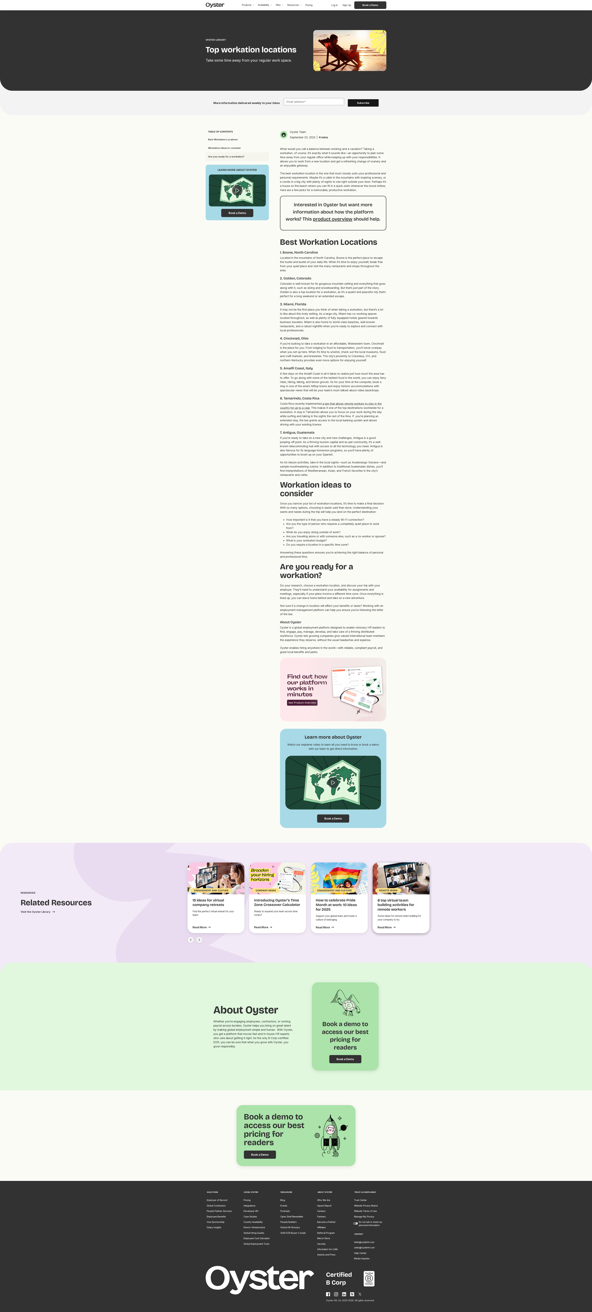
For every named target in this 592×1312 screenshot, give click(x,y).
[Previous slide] (191, 940)
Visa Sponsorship (215, 1222)
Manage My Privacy (364, 1216)
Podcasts (285, 1211)
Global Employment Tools (256, 1244)
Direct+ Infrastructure (254, 1227)
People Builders (288, 1222)
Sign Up (346, 5)
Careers (321, 1211)
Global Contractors (216, 1205)
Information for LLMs (327, 1249)
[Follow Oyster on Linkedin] (344, 1294)
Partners (321, 1216)
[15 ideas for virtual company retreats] (201, 927)
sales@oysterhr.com (364, 1247)
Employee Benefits (216, 1216)
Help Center (360, 1253)
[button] (248, 5)
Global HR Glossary (290, 1227)
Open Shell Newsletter (291, 1216)
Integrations (249, 1205)
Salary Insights (214, 1227)
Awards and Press (326, 1254)
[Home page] (266, 1281)
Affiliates (321, 1227)
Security (321, 1244)
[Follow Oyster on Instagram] (336, 1294)
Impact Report (324, 1205)
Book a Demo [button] (370, 5)
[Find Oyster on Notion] (352, 1294)
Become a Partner (326, 1222)
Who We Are (323, 1200)
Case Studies (250, 1216)
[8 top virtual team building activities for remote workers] (386, 927)
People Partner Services (219, 1211)
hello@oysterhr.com (364, 1242)
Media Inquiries (362, 1258)
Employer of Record (217, 1200)
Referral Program (326, 1233)
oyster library (216, 39)
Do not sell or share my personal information (370, 1224)
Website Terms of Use (365, 1211)
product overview (332, 219)
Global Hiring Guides (254, 1233)
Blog (282, 1200)
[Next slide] (199, 940)
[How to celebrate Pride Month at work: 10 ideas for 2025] (325, 927)
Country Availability (253, 1222)
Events (283, 1205)
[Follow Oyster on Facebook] (328, 1294)
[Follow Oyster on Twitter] (360, 1294)
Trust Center (360, 1200)
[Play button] (237, 190)
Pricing (247, 1200)
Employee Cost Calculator (257, 1238)
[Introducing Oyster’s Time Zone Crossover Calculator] (263, 927)
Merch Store (323, 1238)
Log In (334, 5)
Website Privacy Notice (366, 1205)
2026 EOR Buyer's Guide (293, 1233)
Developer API (251, 1211)
